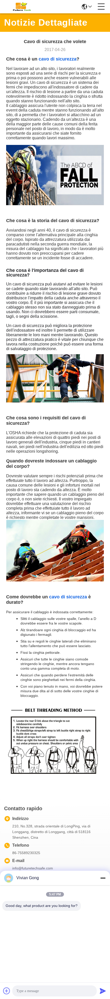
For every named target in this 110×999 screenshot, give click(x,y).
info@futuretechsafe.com (32, 868)
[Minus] (103, 878)
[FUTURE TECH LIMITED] (21, 6)
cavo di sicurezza (57, 59)
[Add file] (6, 990)
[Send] (103, 990)
